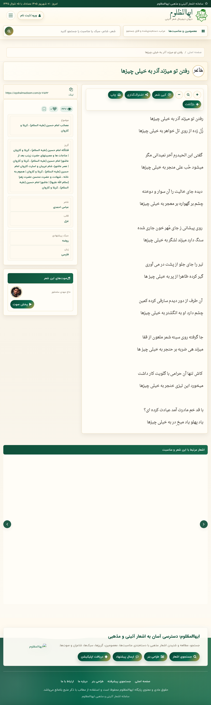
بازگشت (189, 104)
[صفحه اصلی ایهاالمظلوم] (28, 646)
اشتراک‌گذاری (135, 94)
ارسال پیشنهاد (125, 656)
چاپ (113, 94)
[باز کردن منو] (10, 15)
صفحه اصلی (195, 52)
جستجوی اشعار (182, 656)
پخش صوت (20, 304)
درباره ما (83, 681)
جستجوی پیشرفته (119, 681)
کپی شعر (160, 94)
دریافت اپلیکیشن (92, 656)
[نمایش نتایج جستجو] (9, 31)
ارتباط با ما (67, 681)
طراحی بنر (153, 656)
